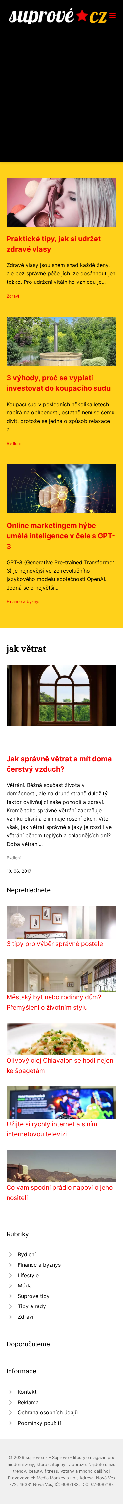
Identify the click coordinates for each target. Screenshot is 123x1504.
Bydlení (14, 443)
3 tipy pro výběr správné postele (55, 944)
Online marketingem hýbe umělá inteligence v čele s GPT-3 (61, 536)
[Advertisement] (61, 89)
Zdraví (13, 296)
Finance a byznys (24, 601)
